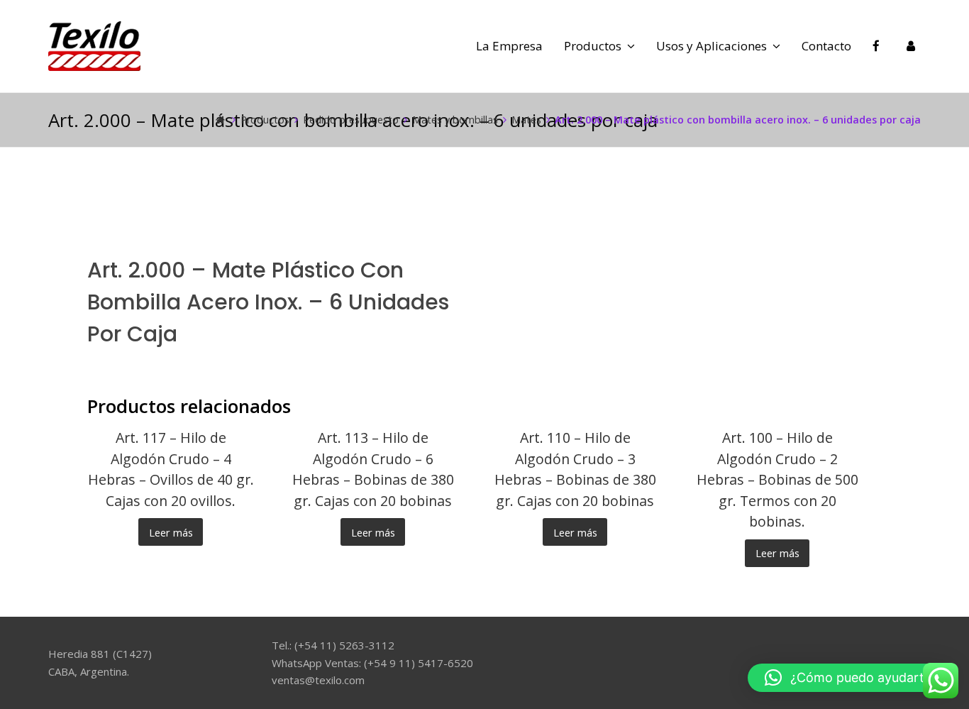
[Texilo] (94, 45)
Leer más (171, 532)
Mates (526, 119)
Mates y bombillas (455, 119)
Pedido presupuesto (351, 119)
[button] (851, 678)
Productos (264, 119)
